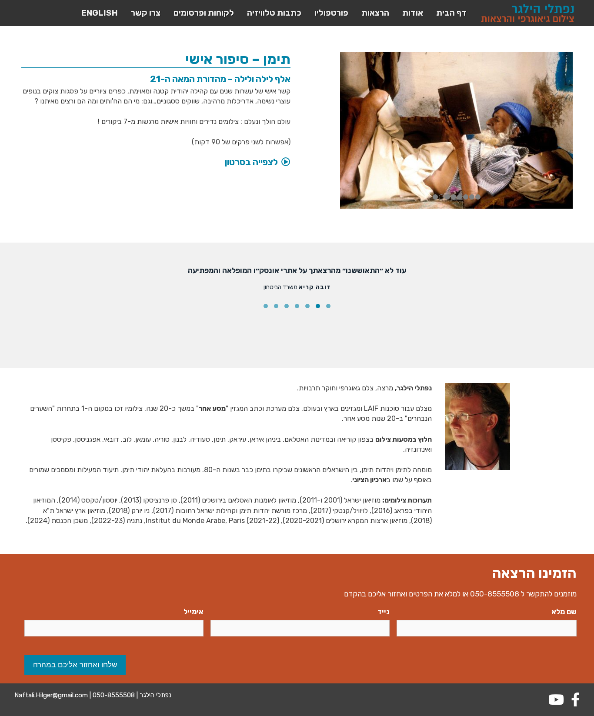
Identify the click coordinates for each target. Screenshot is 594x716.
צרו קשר (145, 13)
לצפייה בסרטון (251, 162)
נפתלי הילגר (154, 695)
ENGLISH (99, 13)
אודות (412, 13)
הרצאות (375, 13)
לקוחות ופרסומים (204, 13)
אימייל (194, 611)
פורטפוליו (331, 13)
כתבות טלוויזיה (274, 13)
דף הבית (451, 13)
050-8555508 (494, 593)
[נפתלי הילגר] (527, 13)
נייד (383, 611)
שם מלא (564, 611)
